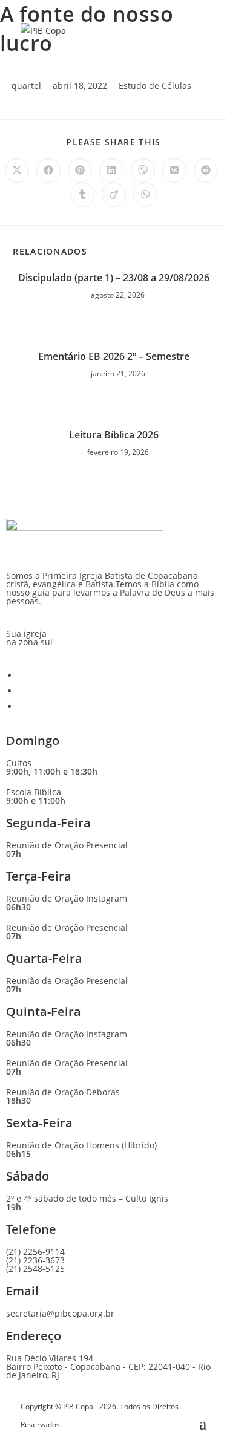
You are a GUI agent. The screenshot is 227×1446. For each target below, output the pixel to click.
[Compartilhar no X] (17, 170)
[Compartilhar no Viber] (143, 170)
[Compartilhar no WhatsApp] (145, 195)
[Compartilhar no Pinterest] (80, 170)
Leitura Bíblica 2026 (114, 434)
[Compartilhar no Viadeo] (114, 195)
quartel (26, 85)
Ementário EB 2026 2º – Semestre (113, 356)
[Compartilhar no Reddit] (206, 170)
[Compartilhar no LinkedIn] (111, 170)
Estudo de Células (155, 85)
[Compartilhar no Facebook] (48, 170)
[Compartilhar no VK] (174, 170)
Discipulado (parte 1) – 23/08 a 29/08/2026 (113, 277)
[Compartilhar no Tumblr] (82, 195)
